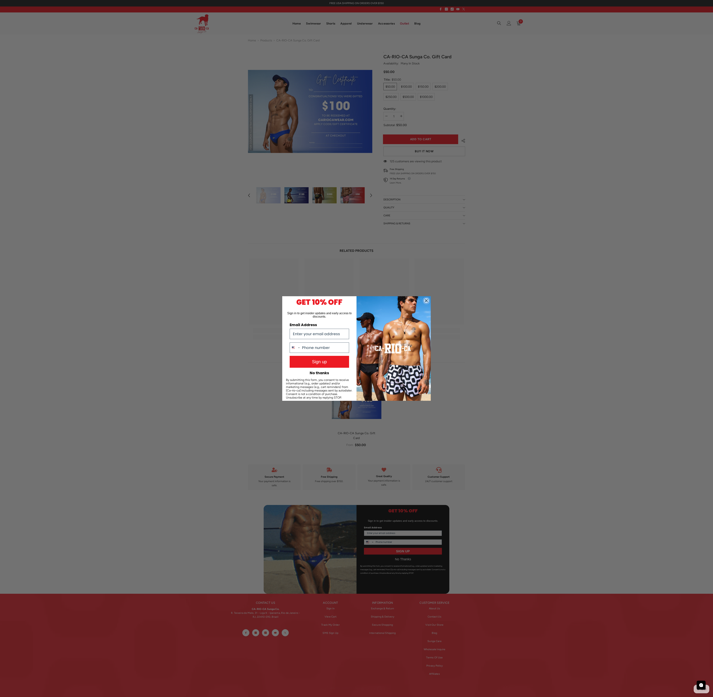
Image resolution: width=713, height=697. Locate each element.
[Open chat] (701, 685)
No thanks (319, 373)
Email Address (303, 324)
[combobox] (295, 348)
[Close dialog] (426, 301)
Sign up (319, 361)
